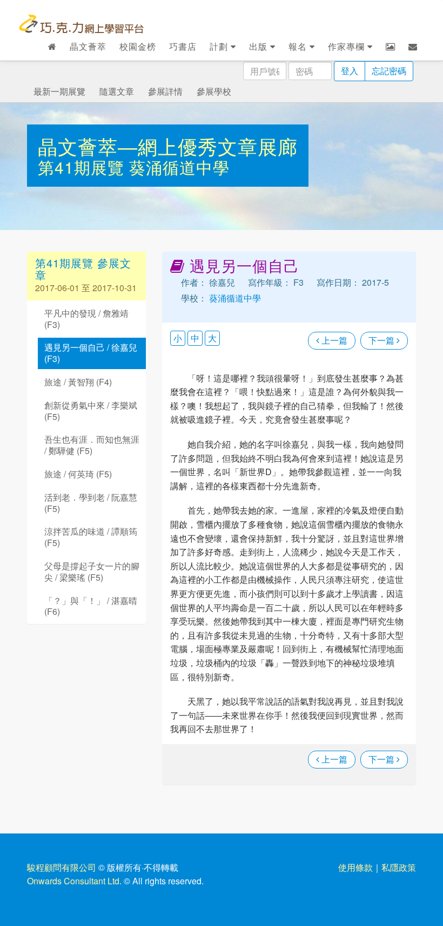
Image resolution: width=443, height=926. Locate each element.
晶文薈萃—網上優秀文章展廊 (168, 146)
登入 (349, 70)
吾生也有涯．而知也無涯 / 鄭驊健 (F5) (91, 445)
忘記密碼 (389, 70)
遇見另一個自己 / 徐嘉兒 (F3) (90, 353)
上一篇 (333, 340)
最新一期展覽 (59, 91)
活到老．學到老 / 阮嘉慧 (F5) (90, 503)
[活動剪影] (390, 46)
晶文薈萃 (88, 46)
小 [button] (177, 338)
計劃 (220, 46)
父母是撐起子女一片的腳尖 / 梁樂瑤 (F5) (91, 571)
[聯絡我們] (413, 46)
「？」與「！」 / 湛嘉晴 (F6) (90, 606)
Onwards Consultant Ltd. (74, 881)
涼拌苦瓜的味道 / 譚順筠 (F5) (90, 537)
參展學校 (214, 91)
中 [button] (195, 338)
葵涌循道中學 (179, 167)
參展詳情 (165, 91)
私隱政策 (398, 867)
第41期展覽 (83, 167)
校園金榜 (137, 46)
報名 (299, 46)
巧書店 (183, 46)
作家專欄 (347, 46)
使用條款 (355, 867)
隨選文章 (116, 91)
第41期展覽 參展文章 (83, 269)
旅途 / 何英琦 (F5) (78, 474)
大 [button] (212, 338)
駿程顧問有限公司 (61, 867)
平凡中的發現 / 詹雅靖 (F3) (86, 319)
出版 (259, 46)
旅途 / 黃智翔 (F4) (78, 382)
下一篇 (382, 340)
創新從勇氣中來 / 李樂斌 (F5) (90, 411)
